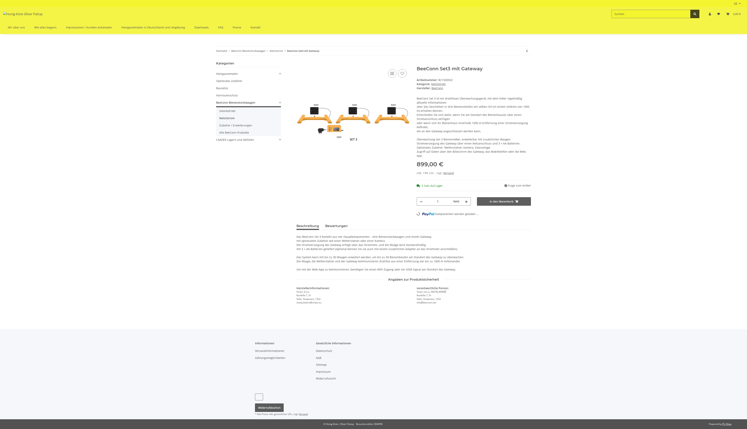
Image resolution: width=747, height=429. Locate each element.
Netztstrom (438, 84)
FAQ (220, 27)
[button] (710, 14)
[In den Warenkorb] (299, 64)
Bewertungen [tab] (336, 226)
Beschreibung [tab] (307, 226)
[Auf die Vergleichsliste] (392, 73)
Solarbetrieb (227, 111)
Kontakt (255, 27)
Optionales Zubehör (229, 81)
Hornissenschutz (227, 95)
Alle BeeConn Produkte (234, 132)
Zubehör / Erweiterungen (235, 125)
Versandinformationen (269, 351)
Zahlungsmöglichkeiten (270, 358)
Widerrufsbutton (269, 408)
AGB (318, 358)
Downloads (201, 27)
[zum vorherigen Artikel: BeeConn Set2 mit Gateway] (527, 51)
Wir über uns (16, 27)
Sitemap (321, 364)
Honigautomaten (227, 74)
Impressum (323, 372)
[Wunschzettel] (718, 14)
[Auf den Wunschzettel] (402, 73)
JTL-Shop (726, 424)
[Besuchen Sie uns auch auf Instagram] (259, 397)
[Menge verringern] (421, 201)
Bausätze (222, 88)
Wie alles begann (45, 27)
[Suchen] (694, 14)
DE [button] (735, 3)
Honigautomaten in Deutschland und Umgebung (153, 27)
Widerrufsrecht (326, 378)
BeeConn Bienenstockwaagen (235, 102)
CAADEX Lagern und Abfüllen (235, 140)
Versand (448, 173)
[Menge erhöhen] (466, 201)
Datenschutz (324, 351)
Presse (237, 27)
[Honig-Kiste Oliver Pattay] (23, 14)
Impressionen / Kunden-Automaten (89, 27)
